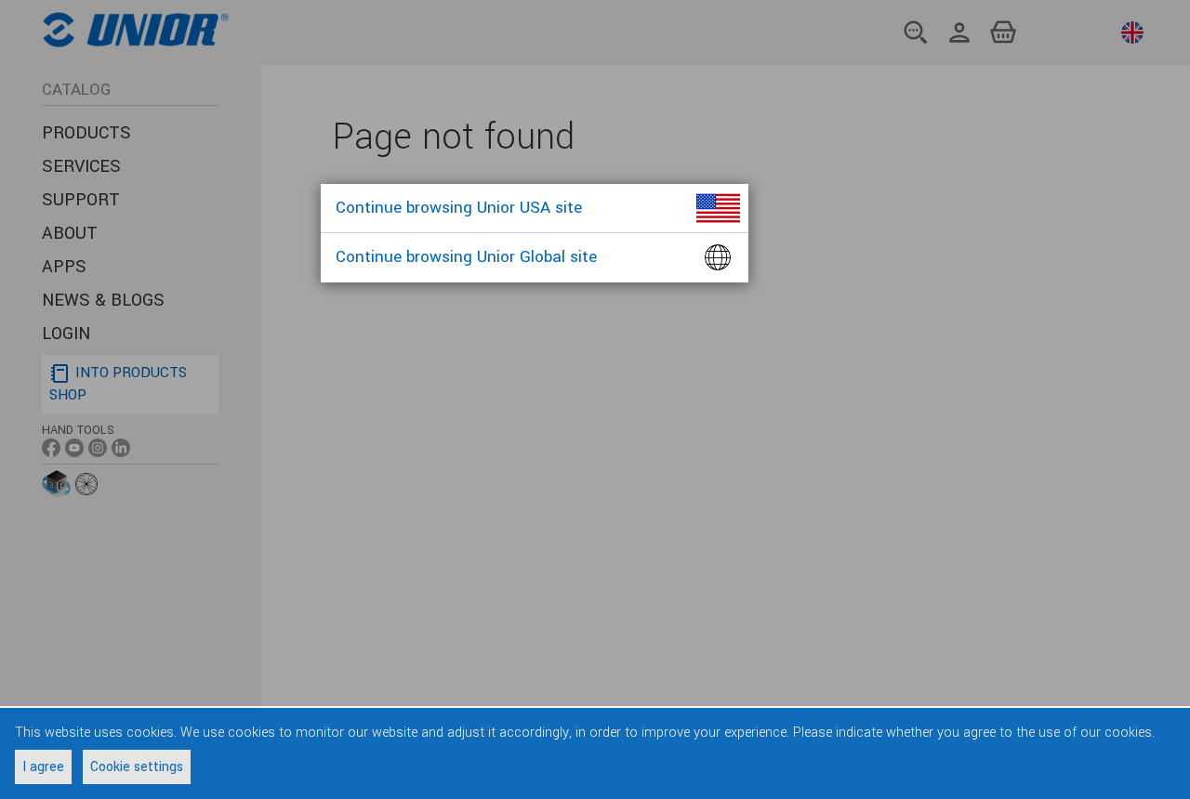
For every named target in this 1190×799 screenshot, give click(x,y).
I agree (43, 767)
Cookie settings (136, 767)
